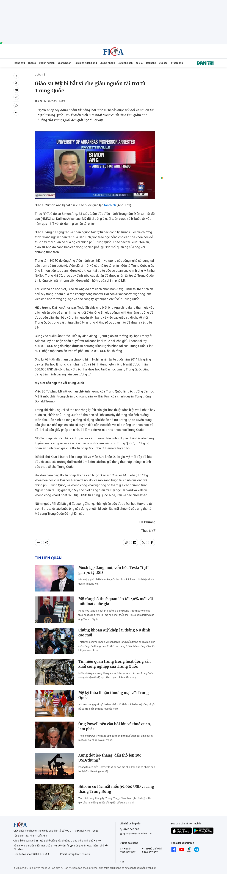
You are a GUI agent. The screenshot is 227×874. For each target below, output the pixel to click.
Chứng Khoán (107, 62)
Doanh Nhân (64, 62)
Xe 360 (139, 62)
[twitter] (16, 83)
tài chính (110, 205)
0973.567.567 (127, 852)
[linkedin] (16, 90)
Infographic (176, 62)
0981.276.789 (41, 854)
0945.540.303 (131, 829)
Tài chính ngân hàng (85, 62)
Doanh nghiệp (47, 62)
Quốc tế (163, 62)
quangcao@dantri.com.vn (137, 833)
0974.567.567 (150, 852)
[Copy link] (16, 97)
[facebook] (16, 76)
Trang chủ (19, 62)
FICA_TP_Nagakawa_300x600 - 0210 (187, 75)
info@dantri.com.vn (79, 854)
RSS (122, 861)
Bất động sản (125, 62)
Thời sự (32, 62)
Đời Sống (151, 62)
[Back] (16, 112)
